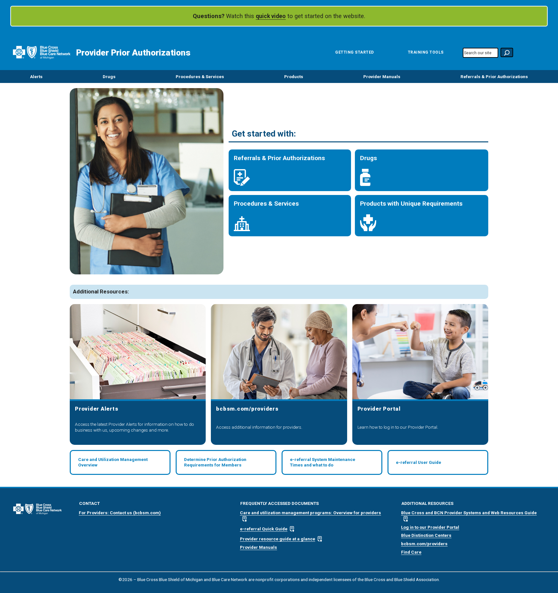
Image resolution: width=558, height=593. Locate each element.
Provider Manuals (381, 76)
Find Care (411, 552)
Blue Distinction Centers (426, 535)
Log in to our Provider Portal (430, 527)
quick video (271, 16)
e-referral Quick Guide (263, 528)
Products (293, 76)
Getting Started (354, 52)
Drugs (109, 76)
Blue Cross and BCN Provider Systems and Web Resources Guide (469, 512)
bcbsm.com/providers (424, 543)
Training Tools (426, 52)
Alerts (36, 76)
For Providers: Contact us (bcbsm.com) (120, 512)
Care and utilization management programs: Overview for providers (310, 512)
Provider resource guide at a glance (277, 538)
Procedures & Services (200, 76)
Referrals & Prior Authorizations (494, 76)
